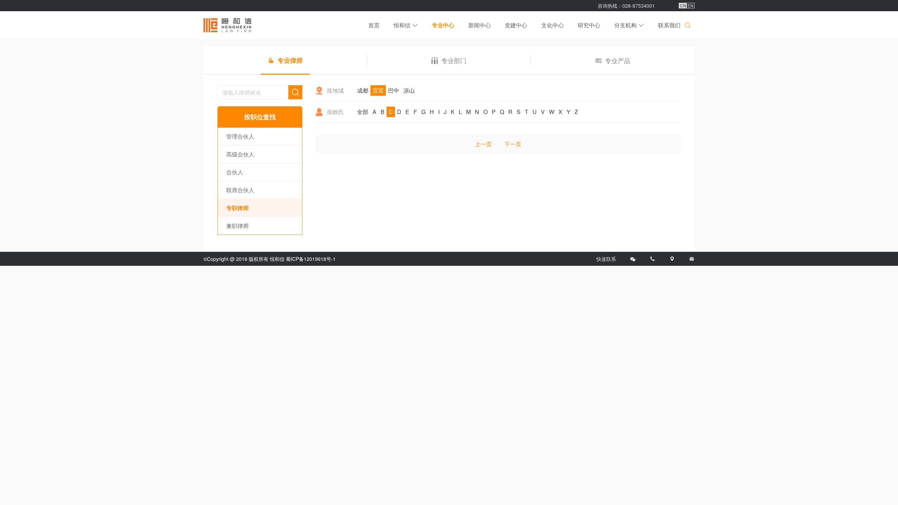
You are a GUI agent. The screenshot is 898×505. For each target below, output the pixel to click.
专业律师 (290, 60)
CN (683, 5)
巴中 (393, 90)
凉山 (409, 90)
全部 (362, 112)
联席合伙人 (240, 190)
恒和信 (402, 25)
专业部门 (454, 60)
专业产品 (617, 60)
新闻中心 (479, 25)
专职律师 (237, 208)
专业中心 (443, 25)
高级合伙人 (240, 154)
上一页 (483, 144)
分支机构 (625, 25)
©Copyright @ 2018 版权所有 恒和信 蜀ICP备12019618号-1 (269, 258)
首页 (374, 25)
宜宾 (378, 90)
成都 (362, 90)
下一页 (512, 144)
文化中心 (552, 25)
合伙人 (234, 172)
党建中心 (516, 25)
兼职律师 (237, 226)
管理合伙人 (240, 136)
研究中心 (589, 25)
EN (690, 5)
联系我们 (669, 25)
